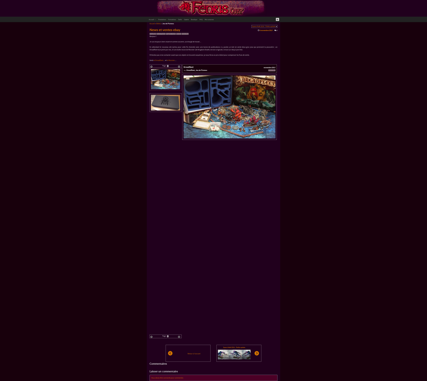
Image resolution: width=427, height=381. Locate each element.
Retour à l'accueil (194, 354)
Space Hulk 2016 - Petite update (263, 26)
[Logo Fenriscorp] (212, 8)
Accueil (152, 24)
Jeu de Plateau (161, 34)
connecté (166, 378)
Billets (158, 24)
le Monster (171, 60)
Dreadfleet (153, 34)
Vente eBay (185, 34)
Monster (178, 34)
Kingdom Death (171, 34)
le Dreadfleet (158, 60)
